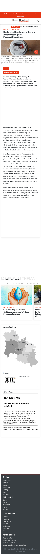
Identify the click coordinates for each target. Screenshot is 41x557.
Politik (5, 507)
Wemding (6, 494)
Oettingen (6, 490)
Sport (4, 500)
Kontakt (5, 524)
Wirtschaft (6, 505)
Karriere (5, 516)
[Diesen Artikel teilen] (6, 68)
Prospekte (34, 14)
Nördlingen (7, 487)
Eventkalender (20, 14)
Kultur (5, 502)
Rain (4, 492)
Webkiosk (6, 14)
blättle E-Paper (8, 392)
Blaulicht (6, 509)
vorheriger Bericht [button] (16, 283)
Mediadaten (20, 16)
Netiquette (6, 528)
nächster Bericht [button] (32, 283)
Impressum (6, 519)
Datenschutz (7, 521)
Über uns (6, 531)
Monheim (6, 485)
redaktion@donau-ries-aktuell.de (14, 545)
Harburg (5, 482)
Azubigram (28, 14)
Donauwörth (7, 480)
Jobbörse (12, 14)
